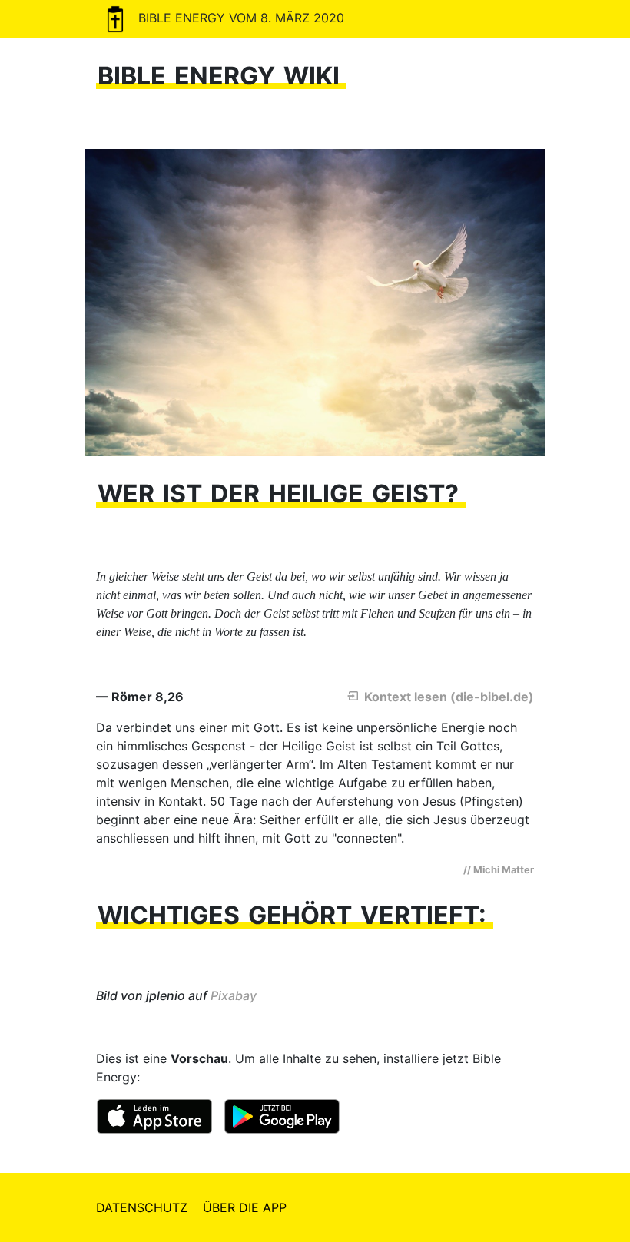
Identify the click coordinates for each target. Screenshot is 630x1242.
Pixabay (234, 995)
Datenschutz (141, 1207)
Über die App (245, 1207)
